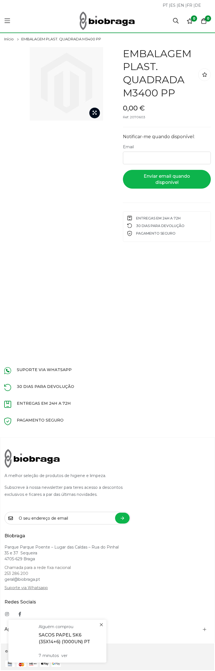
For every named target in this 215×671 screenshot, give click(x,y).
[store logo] (107, 21)
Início (9, 39)
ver (64, 655)
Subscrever (122, 518)
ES (173, 5)
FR (189, 5)
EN (181, 5)
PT (165, 5)
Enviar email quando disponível (167, 179)
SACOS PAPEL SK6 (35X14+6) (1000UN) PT (64, 638)
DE (198, 5)
